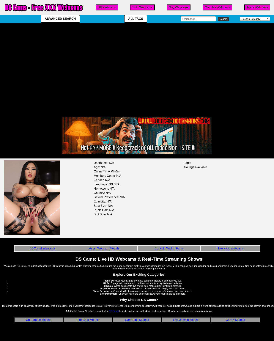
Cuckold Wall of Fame (169, 248)
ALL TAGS (135, 18)
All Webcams (107, 7)
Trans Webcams (257, 7)
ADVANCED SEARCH (60, 18)
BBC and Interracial (43, 248)
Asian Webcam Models (104, 248)
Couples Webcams (217, 7)
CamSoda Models (137, 319)
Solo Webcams (142, 7)
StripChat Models (87, 319)
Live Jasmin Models (186, 319)
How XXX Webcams (230, 248)
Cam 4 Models (235, 319)
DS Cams (114, 311)
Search (223, 19)
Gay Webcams (178, 7)
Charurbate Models (38, 319)
